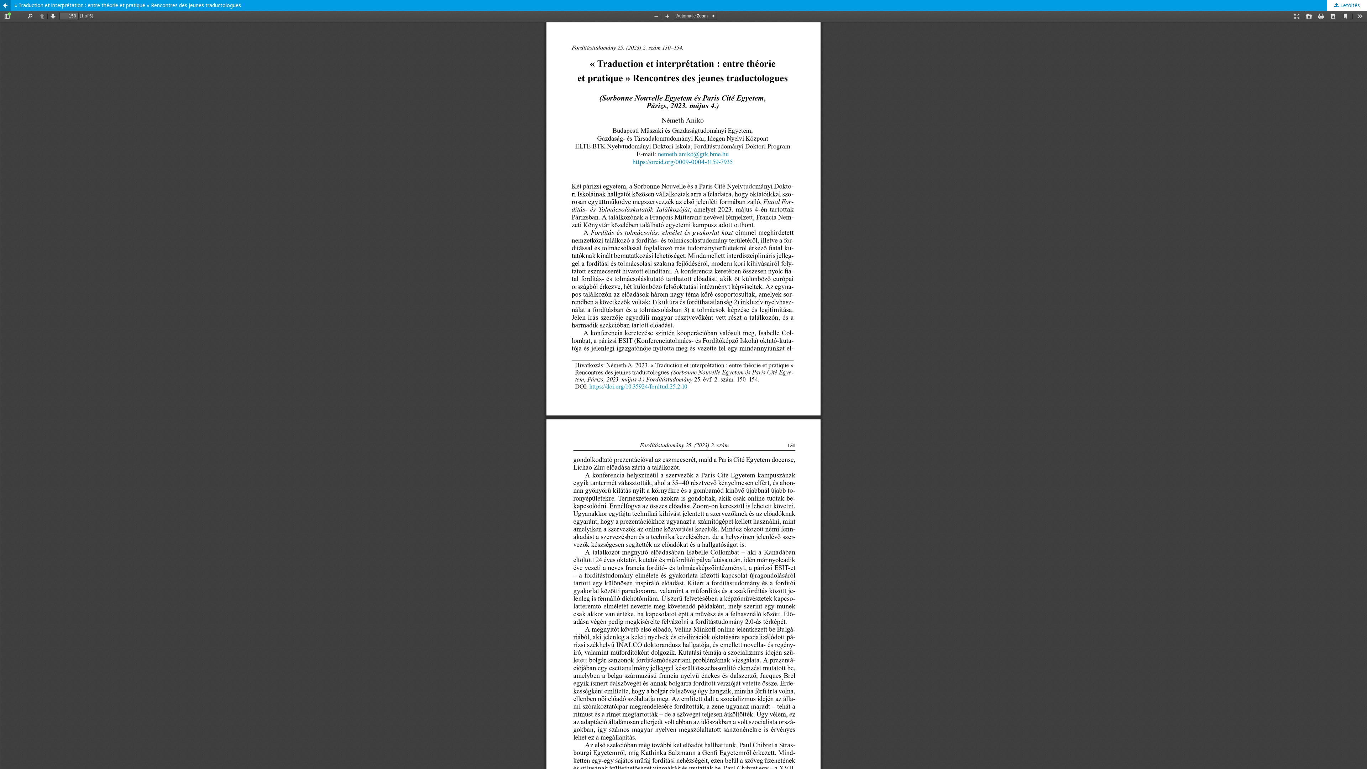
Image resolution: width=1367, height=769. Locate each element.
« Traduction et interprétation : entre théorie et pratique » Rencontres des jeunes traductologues (127, 5)
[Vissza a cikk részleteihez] (5, 5)
